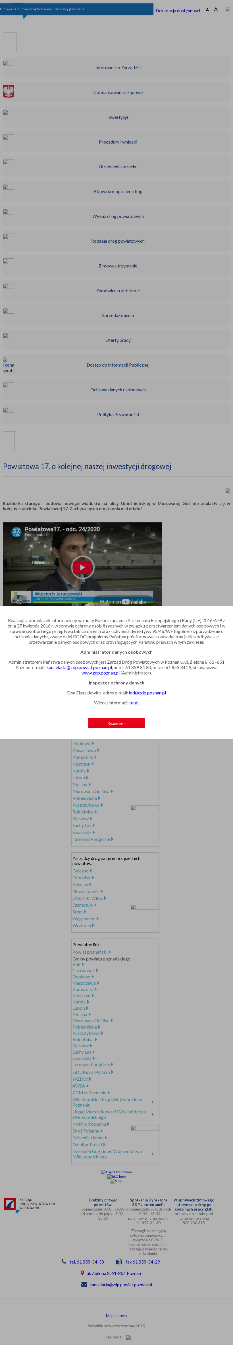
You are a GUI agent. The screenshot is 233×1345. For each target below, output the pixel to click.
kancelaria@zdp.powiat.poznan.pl (79, 667)
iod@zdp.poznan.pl (147, 692)
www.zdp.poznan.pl (101, 672)
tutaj (133, 702)
